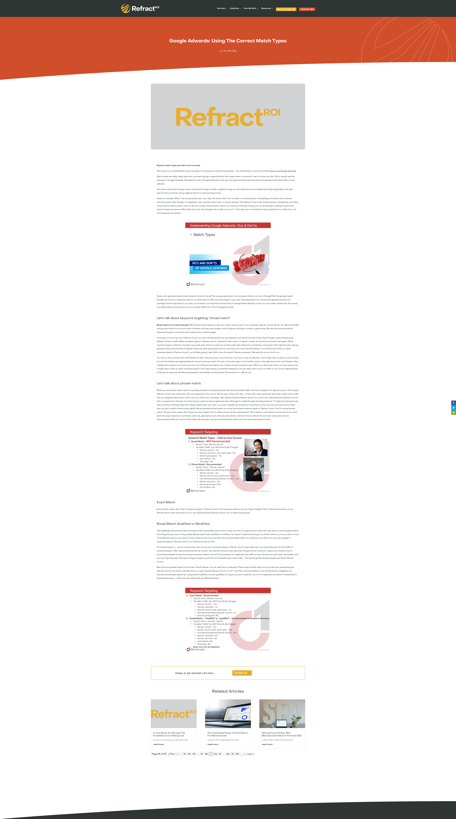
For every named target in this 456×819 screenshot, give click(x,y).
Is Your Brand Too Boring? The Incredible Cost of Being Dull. (169, 734)
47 (202, 754)
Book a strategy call (286, 9)
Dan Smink (160, 740)
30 (193, 754)
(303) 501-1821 (307, 9)
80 (237, 754)
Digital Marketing (181, 740)
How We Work (250, 8)
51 (220, 754)
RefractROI (214, 740)
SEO (237, 740)
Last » (250, 754)
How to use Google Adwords (282, 171)
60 (227, 754)
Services (221, 8)
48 (206, 754)
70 (232, 754)
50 (215, 754)
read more (158, 744)
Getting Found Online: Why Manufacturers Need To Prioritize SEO (282, 734)
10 (184, 754)
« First (171, 754)
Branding (169, 740)
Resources (266, 8)
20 (189, 754)
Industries (234, 8)
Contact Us (240, 673)
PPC (234, 51)
